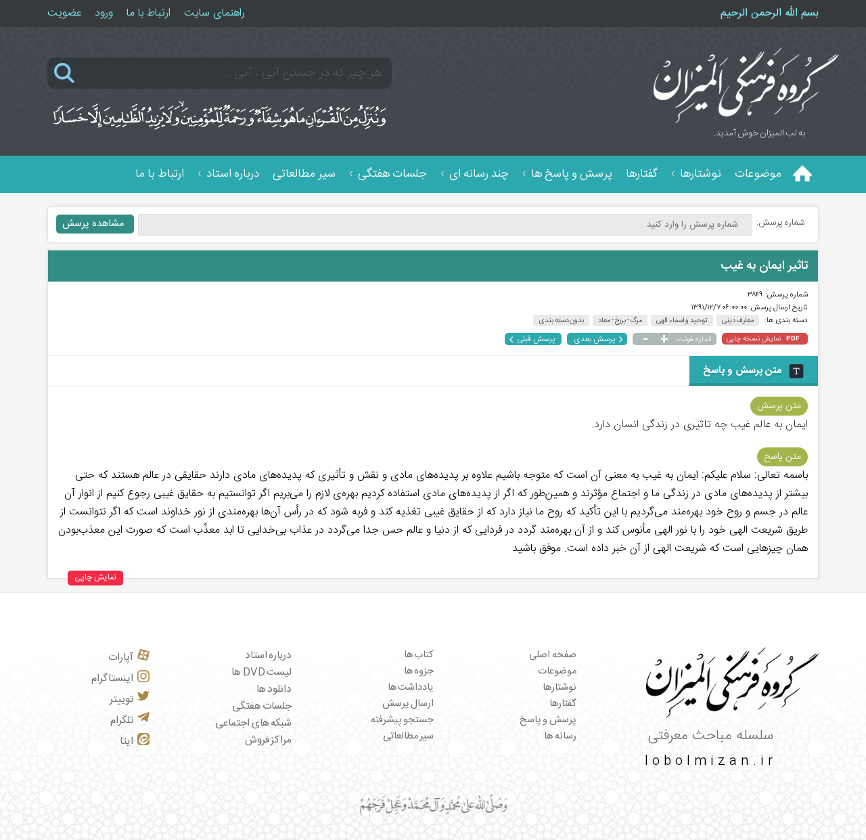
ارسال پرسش (408, 704)
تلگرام (121, 720)
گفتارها (642, 174)
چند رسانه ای (479, 174)
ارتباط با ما (148, 13)
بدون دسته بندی (561, 320)
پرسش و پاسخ (548, 720)
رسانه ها (560, 736)
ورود (104, 13)
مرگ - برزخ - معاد (620, 320)
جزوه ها (419, 671)
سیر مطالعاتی (304, 174)
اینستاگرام (112, 678)
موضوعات (758, 174)
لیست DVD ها (261, 672)
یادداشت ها (411, 688)
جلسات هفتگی (392, 174)
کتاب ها (419, 655)
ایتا (126, 741)
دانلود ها (274, 689)
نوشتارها (700, 174)
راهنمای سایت (214, 13)
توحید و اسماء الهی (682, 320)
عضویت (64, 13)
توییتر (121, 699)
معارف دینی (738, 320)
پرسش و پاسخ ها (571, 174)
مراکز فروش (268, 740)
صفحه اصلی (552, 655)
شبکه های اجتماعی (253, 723)
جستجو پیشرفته (402, 720)
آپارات (120, 657)
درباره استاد (232, 174)
